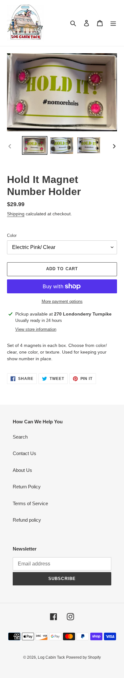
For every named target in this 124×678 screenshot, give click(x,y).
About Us (22, 470)
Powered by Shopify (83, 657)
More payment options (62, 301)
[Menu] (113, 23)
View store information (35, 329)
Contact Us (24, 453)
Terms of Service (30, 503)
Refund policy (27, 520)
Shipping (15, 213)
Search (20, 437)
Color (12, 235)
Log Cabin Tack (51, 657)
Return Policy (27, 486)
